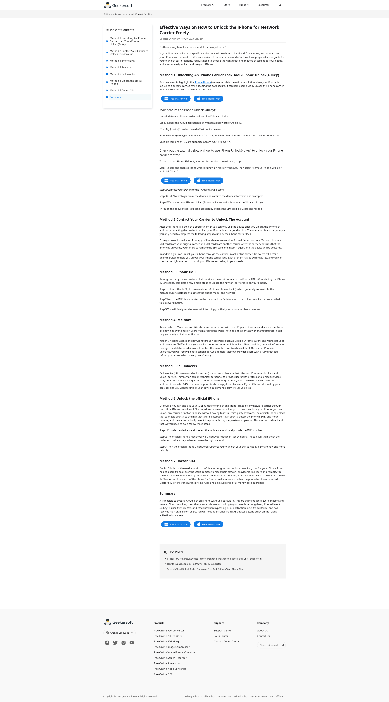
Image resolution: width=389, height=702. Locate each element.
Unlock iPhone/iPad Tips (140, 14)
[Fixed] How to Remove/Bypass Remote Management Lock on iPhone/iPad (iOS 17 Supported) (214, 558)
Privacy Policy (192, 696)
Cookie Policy (208, 696)
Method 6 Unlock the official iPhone (126, 82)
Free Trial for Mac (211, 98)
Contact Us (263, 636)
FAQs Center (221, 636)
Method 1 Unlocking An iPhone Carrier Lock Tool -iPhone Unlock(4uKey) (128, 41)
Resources (264, 5)
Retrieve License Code (261, 696)
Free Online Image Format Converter (175, 652)
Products (206, 5)
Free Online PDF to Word (168, 636)
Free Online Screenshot (167, 663)
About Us (262, 630)
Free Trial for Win (179, 98)
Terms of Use (224, 696)
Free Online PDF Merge (167, 641)
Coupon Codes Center (226, 641)
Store (227, 5)
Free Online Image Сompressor (172, 647)
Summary (115, 97)
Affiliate (279, 696)
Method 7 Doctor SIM (122, 90)
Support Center (223, 630)
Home (109, 14)
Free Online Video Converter (170, 668)
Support (243, 5)
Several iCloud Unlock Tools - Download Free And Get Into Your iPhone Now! (205, 569)
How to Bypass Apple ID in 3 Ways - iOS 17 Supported (194, 563)
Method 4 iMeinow (120, 67)
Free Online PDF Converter (169, 630)
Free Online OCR (163, 674)
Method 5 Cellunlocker (123, 74)
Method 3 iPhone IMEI (122, 60)
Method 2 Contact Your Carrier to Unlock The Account (129, 52)
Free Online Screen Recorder (170, 658)
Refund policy (241, 696)
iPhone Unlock (202, 82)
